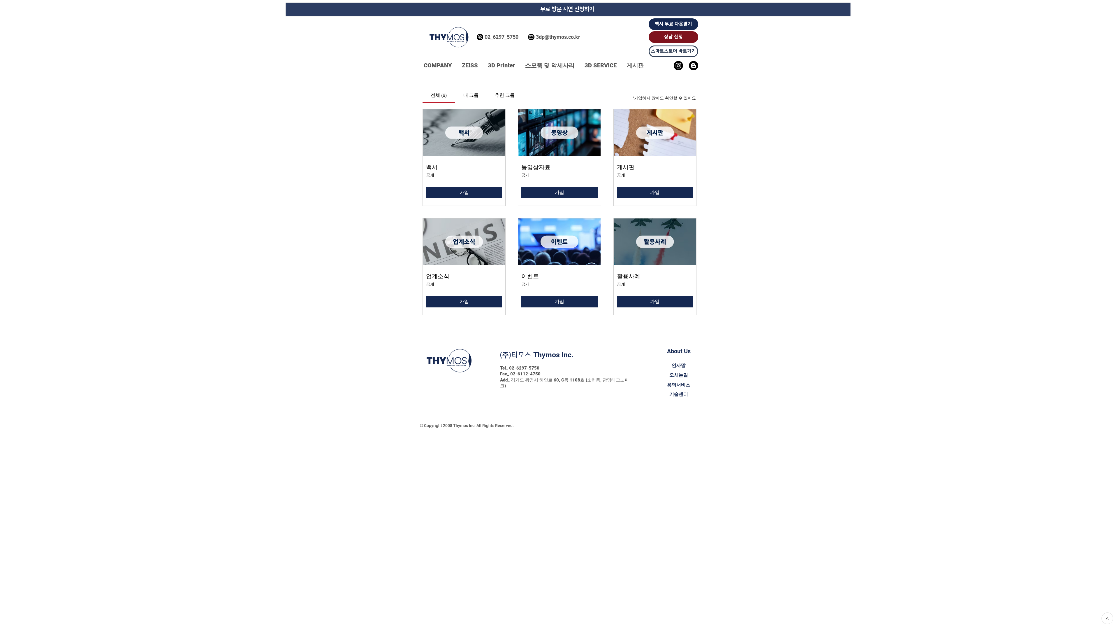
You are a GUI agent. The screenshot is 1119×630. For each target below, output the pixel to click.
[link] (439, 95)
